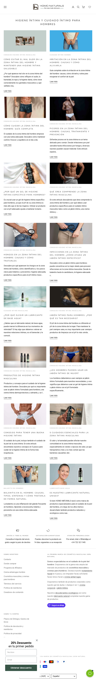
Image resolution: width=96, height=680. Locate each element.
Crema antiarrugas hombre (14, 572)
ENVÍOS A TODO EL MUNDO (17, 536)
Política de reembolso (13, 588)
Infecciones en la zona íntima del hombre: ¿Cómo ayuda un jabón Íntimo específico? (69, 255)
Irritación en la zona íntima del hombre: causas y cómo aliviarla (70, 62)
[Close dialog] (37, 640)
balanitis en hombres (13, 488)
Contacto (7, 559)
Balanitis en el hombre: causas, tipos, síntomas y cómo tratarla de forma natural (25, 496)
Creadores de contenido (13, 592)
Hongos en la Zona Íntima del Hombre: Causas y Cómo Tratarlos (23, 257)
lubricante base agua (60, 488)
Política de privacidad (12, 633)
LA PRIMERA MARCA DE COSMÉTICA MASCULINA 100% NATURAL (59, 656)
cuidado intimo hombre (60, 55)
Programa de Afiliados (13, 568)
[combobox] (63, 676)
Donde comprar (10, 563)
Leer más (7, 91)
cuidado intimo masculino (16, 311)
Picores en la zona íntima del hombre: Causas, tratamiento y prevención (69, 131)
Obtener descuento (21, 667)
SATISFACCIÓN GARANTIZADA (48, 536)
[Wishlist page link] (90, 7)
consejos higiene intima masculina (20, 55)
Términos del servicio (12, 584)
